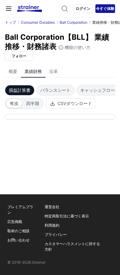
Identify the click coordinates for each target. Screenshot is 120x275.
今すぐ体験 (105, 8)
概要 (13, 71)
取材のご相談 (18, 230)
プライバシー (56, 234)
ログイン (83, 8)
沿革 (53, 71)
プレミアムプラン (20, 209)
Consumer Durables (38, 22)
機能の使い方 (76, 47)
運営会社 (52, 206)
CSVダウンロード (75, 103)
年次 (14, 103)
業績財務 (33, 71)
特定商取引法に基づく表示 (67, 216)
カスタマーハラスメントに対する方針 (72, 246)
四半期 (32, 103)
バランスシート (55, 90)
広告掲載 (14, 221)
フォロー (19, 56)
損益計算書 (19, 90)
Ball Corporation (73, 22)
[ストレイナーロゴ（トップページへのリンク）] (29, 8)
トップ (10, 22)
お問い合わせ (18, 240)
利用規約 (52, 225)
